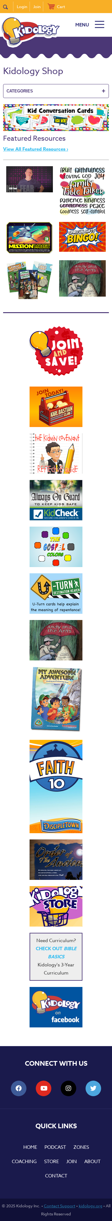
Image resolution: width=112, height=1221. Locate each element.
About (92, 1161)
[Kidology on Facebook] (56, 1007)
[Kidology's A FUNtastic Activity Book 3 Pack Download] (29, 280)
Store (51, 1161)
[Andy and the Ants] (56, 640)
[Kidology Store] (56, 906)
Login (22, 6)
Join (37, 6)
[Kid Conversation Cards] (56, 129)
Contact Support (59, 1206)
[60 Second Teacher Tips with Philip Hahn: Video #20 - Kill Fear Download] (29, 179)
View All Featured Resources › (35, 149)
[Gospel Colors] (56, 547)
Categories (56, 90)
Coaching (24, 1161)
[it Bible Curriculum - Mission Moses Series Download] (29, 238)
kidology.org (90, 1206)
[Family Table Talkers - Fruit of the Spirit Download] (82, 191)
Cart (61, 6)
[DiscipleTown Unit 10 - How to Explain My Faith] (56, 786)
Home (30, 1147)
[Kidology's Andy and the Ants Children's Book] (82, 278)
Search (8, 7)
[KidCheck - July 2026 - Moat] (56, 500)
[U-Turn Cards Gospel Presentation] (56, 593)
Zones (81, 1147)
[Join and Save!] (56, 374)
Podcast (55, 1147)
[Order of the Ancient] (56, 859)
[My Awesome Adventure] (56, 700)
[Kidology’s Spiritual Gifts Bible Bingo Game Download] (82, 237)
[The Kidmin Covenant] (56, 453)
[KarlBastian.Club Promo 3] (56, 407)
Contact (56, 1175)
